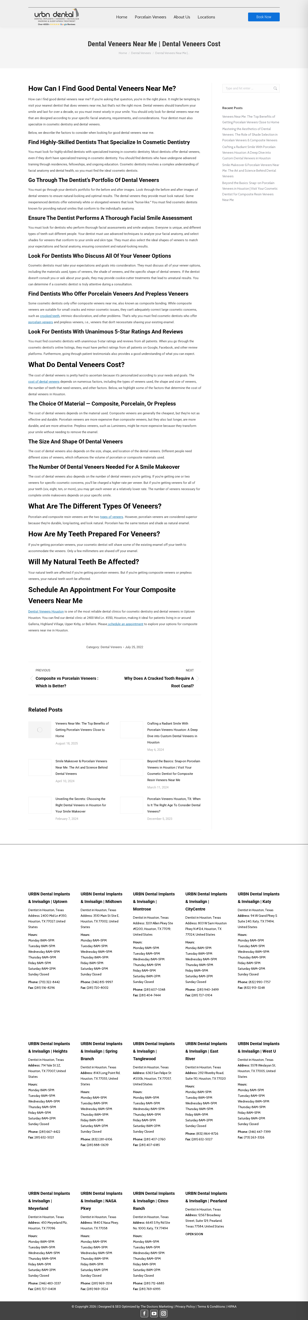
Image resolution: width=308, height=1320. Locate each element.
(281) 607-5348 (154, 990)
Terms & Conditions (211, 1306)
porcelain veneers (40, 322)
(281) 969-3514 (102, 1283)
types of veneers (111, 517)
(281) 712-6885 (154, 1283)
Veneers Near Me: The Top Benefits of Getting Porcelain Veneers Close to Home (82, 730)
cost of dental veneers (44, 382)
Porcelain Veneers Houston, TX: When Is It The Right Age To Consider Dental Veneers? (174, 805)
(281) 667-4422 (49, 1132)
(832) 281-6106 (102, 1139)
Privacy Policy (185, 1306)
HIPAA (232, 1306)
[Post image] (39, 729)
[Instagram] (163, 1313)
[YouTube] (154, 1313)
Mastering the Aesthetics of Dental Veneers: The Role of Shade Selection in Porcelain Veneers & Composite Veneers (250, 134)
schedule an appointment (125, 624)
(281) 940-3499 (208, 990)
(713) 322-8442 (49, 982)
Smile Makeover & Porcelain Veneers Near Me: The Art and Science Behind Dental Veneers (81, 767)
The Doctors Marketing (157, 1306)
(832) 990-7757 (259, 982)
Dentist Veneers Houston (46, 611)
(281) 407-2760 (155, 1139)
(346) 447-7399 (260, 1132)
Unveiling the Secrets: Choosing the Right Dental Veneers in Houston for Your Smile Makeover (81, 805)
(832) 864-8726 (207, 1134)
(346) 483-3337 (50, 1283)
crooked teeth (50, 316)
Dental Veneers (111, 647)
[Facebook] (144, 1313)
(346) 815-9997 (102, 982)
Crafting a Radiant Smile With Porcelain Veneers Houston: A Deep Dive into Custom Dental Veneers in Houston (172, 733)
